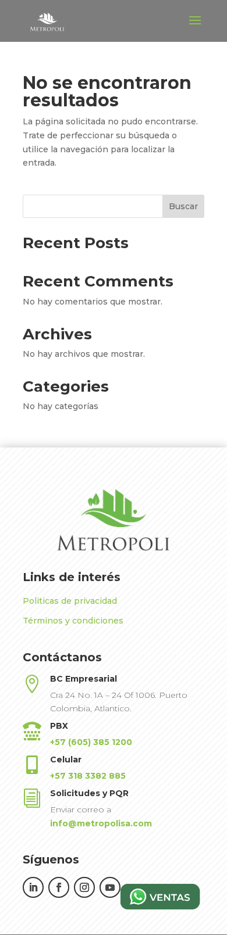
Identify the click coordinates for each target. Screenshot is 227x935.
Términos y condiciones (73, 620)
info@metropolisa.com (101, 823)
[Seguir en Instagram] (84, 887)
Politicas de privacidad (70, 601)
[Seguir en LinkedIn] (33, 887)
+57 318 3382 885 (88, 776)
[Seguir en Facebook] (58, 887)
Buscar (183, 206)
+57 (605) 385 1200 (91, 742)
